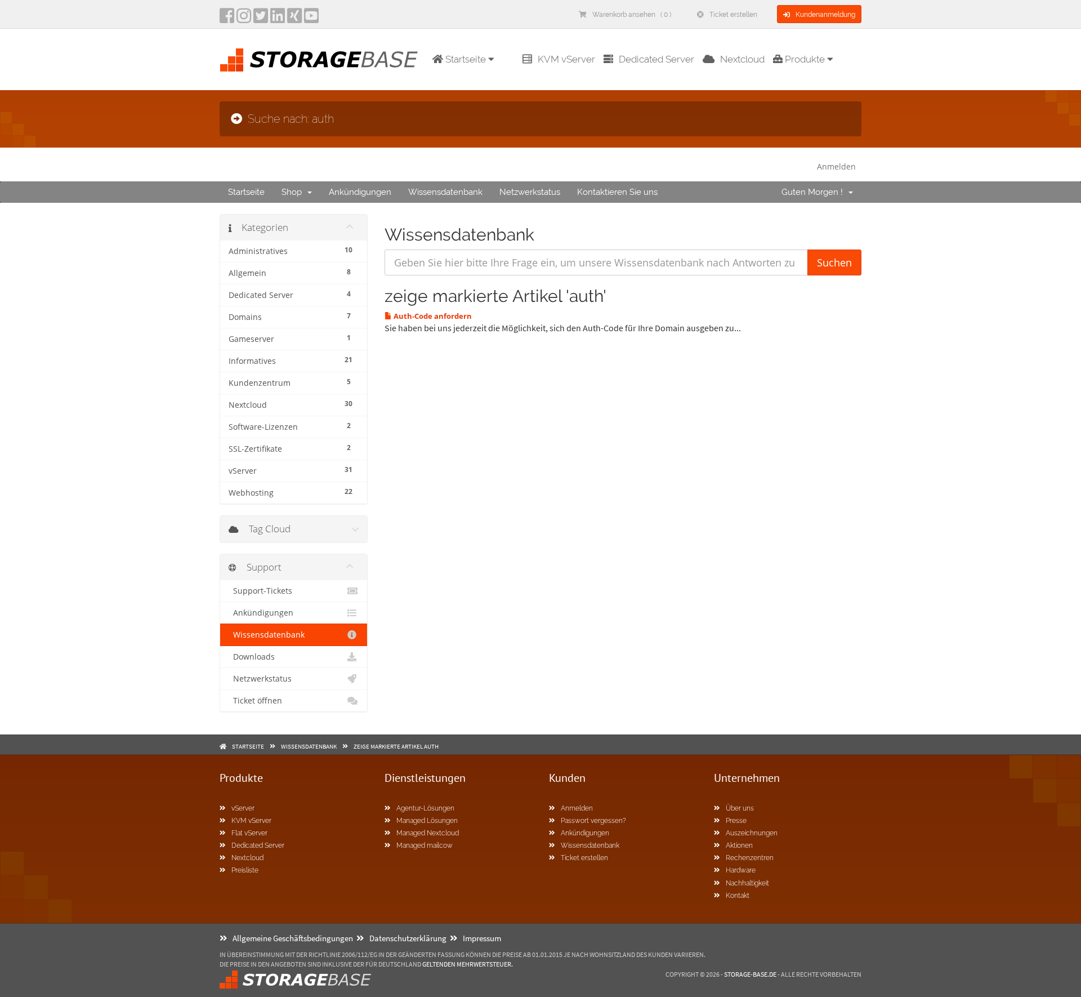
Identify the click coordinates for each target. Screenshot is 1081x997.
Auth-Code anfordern (432, 316)
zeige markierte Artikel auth (396, 746)
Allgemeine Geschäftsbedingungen (293, 938)
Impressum (482, 938)
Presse (736, 821)
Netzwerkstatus (529, 192)
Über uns (740, 808)
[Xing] (294, 19)
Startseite (246, 192)
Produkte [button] (805, 59)
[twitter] (260, 19)
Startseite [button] (465, 59)
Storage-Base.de (750, 974)
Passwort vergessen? (593, 821)
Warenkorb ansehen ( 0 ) (631, 15)
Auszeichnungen (752, 833)
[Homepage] (319, 60)
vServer (242, 808)
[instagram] (243, 19)
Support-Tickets (260, 591)
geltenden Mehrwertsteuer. (467, 964)
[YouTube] (311, 19)
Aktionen (739, 845)
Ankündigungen (360, 192)
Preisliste (244, 870)
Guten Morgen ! (814, 192)
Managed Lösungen (427, 821)
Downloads (252, 657)
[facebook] (227, 19)
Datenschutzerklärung (407, 938)
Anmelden (836, 166)
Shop (294, 192)
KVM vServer (566, 59)
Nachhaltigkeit (747, 883)
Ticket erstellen (733, 15)
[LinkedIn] (277, 19)
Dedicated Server (656, 59)
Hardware (741, 870)
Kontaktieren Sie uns (617, 192)
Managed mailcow (424, 845)
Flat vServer (249, 833)
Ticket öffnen (255, 701)
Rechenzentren (750, 858)
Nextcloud (742, 59)
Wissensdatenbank (445, 192)
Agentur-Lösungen (425, 808)
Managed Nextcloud (427, 833)
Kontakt (737, 896)
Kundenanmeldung (825, 15)
